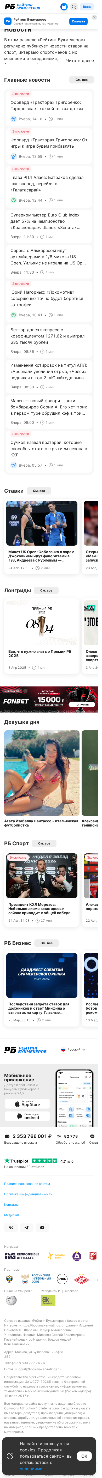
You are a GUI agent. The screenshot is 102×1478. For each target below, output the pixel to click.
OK (84, 1456)
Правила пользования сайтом (27, 1184)
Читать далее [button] (80, 60)
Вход (87, 7)
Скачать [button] (78, 21)
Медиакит (11, 1215)
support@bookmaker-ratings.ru (38, 1369)
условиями (31, 1468)
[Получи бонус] (64, 6)
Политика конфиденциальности (28, 1194)
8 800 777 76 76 (32, 1363)
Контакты (11, 1204)
